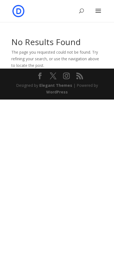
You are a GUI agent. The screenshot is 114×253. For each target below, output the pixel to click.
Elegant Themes (55, 85)
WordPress (57, 92)
